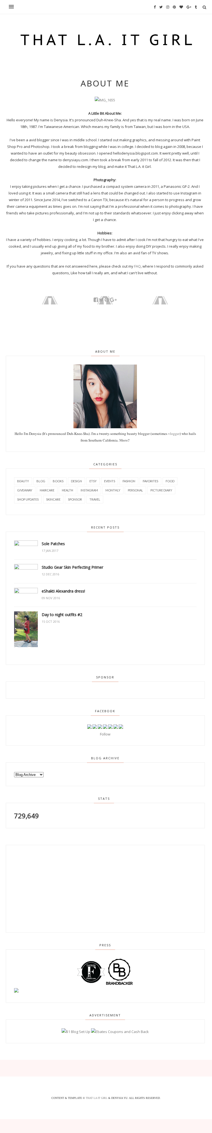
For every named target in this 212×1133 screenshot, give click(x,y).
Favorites (150, 481)
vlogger (174, 433)
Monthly (112, 490)
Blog (40, 481)
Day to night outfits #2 (62, 614)
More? (124, 440)
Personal (135, 490)
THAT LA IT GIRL (97, 1097)
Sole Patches (53, 543)
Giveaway (24, 490)
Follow (105, 734)
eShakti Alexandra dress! (63, 591)
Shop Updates (28, 499)
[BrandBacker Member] (119, 984)
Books (58, 481)
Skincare (53, 499)
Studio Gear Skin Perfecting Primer (72, 567)
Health (67, 490)
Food (170, 481)
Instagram (89, 490)
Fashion (129, 481)
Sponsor (75, 499)
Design (76, 481)
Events (109, 481)
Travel (94, 499)
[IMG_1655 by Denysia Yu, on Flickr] (105, 100)
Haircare (47, 490)
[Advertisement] (46, 887)
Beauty (23, 481)
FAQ (137, 266)
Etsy (93, 481)
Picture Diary (161, 490)
